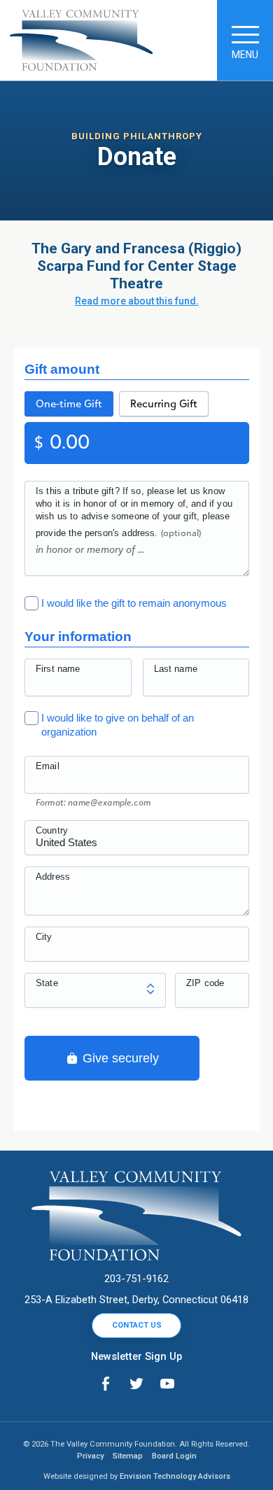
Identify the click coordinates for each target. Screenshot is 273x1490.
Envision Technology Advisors (175, 1476)
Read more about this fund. (137, 301)
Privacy (90, 1456)
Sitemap (128, 1456)
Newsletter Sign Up (136, 1356)
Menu (245, 54)
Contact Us (137, 1325)
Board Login (174, 1456)
